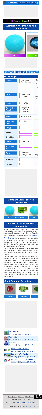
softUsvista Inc (30, 406)
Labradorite (38, 55)
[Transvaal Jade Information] (6, 333)
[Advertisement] (21, 11)
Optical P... (30, 334)
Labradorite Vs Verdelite (20, 349)
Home (10, 397)
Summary (9, 72)
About (15, 397)
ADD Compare (38, 396)
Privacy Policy (26, 399)
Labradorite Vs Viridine (20, 354)
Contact (21, 397)
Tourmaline (13, 337)
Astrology (21, 72)
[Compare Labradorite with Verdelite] (7, 350)
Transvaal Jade (14, 332)
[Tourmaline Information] (6, 338)
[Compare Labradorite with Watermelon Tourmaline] (7, 360)
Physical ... (21, 334)
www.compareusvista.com (26, 402)
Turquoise (14, 55)
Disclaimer (29, 397)
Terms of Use (15, 399)
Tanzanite (12, 342)
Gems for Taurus (24, 3)
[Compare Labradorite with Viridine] (7, 355)
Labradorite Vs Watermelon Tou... (23, 359)
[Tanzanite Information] (6, 343)
